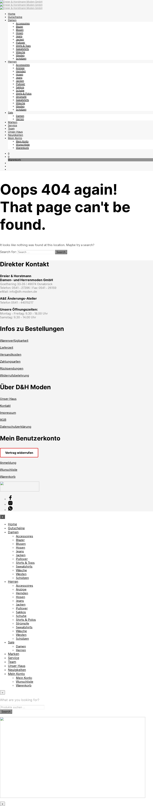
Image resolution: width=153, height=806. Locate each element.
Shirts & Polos (23, 93)
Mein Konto (15, 138)
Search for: (8, 252)
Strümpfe (21, 96)
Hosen (19, 32)
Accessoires (23, 23)
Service (12, 125)
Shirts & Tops (23, 45)
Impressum (8, 412)
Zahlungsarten (10, 361)
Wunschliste (23, 144)
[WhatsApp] (10, 509)
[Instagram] (10, 504)
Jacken (20, 39)
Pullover (20, 42)
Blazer (19, 26)
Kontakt (5, 405)
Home (11, 13)
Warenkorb (22, 147)
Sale (10, 112)
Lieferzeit (6, 347)
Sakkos (20, 87)
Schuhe (20, 90)
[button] (8, 153)
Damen (12, 20)
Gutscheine (15, 17)
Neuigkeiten (15, 134)
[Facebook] (10, 499)
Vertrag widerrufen (19, 453)
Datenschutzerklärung (15, 426)
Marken (12, 122)
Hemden (21, 71)
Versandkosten (10, 354)
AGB (3, 419)
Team (11, 128)
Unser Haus (15, 131)
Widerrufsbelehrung (14, 375)
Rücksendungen (11, 368)
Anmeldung (8, 462)
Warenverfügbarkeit (14, 340)
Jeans (19, 36)
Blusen (20, 29)
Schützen (21, 58)
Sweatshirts (22, 48)
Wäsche (20, 52)
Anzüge (20, 68)
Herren (12, 61)
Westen (20, 55)
